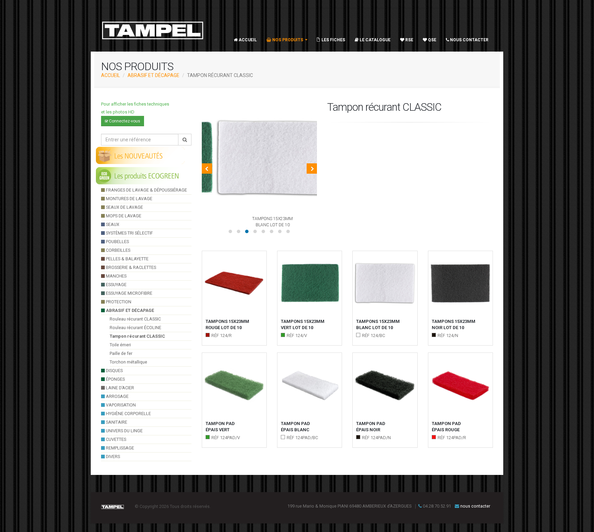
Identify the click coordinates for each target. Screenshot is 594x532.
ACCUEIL (110, 75)
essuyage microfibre (128, 293)
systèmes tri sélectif (129, 233)
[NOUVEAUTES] (140, 155)
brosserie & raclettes (130, 267)
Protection (118, 301)
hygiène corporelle (128, 413)
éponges (115, 379)
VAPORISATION (120, 405)
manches (115, 276)
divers (112, 456)
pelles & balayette (126, 258)
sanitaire (116, 422)
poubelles (117, 241)
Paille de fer (121, 353)
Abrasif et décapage (153, 75)
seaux (112, 224)
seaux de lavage (124, 207)
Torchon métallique (128, 362)
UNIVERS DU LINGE (124, 430)
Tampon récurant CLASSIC (137, 336)
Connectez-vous (124, 121)
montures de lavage (128, 198)
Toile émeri (120, 344)
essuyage (115, 284)
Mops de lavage (123, 215)
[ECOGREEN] (140, 175)
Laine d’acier (119, 387)
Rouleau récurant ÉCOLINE (135, 327)
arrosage (117, 396)
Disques (114, 370)
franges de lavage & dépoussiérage (146, 190)
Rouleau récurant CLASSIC (135, 319)
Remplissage (119, 447)
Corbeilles (117, 250)
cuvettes (115, 439)
